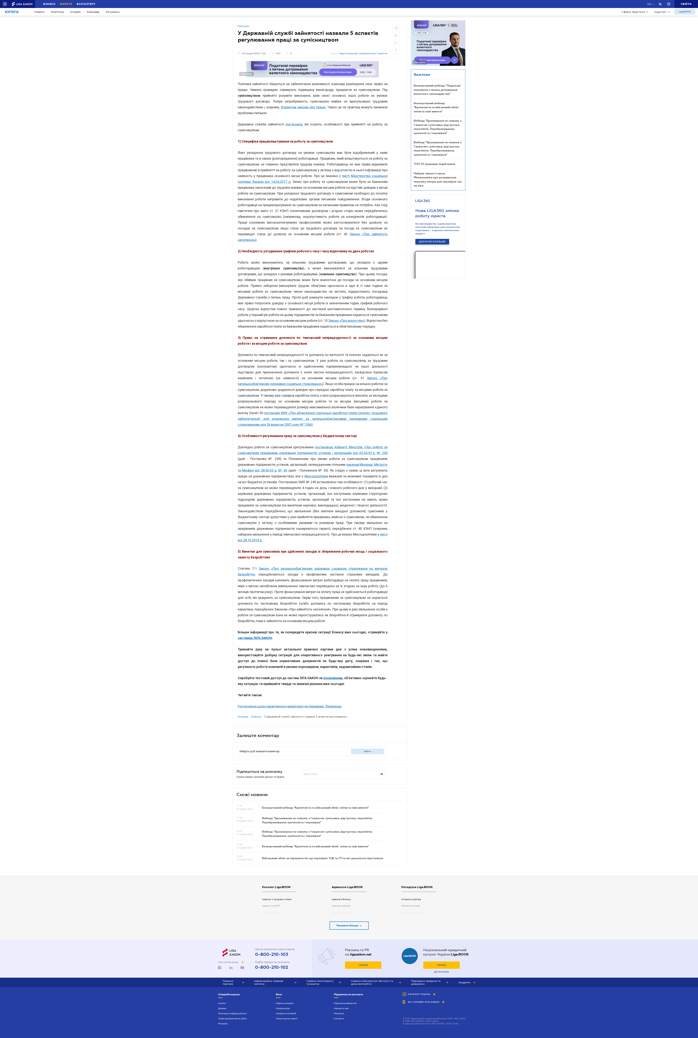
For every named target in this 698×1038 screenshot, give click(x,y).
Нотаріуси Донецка (411, 912)
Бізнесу (49, 4)
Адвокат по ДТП (271, 906)
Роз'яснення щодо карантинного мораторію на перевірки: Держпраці (290, 706)
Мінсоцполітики (316, 476)
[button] (5, 4)
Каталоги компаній (286, 1013)
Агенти (222, 1003)
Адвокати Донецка (342, 912)
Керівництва (283, 1008)
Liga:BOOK (685, 11)
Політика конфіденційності (232, 1013)
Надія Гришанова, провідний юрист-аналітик (363, 53)
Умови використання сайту (232, 1018)
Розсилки (339, 1013)
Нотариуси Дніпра (411, 899)
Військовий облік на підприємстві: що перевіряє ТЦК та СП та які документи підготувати (322, 858)
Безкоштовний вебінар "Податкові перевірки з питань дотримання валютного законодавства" (437, 89)
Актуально (113, 11)
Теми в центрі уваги (286, 1018)
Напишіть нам (341, 1008)
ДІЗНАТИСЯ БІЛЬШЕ (432, 241)
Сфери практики (633, 11)
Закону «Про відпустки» (346, 320)
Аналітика (57, 11)
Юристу (66, 4)
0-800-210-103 (271, 954)
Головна (243, 716)
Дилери (222, 1008)
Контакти (339, 1018)
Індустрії (660, 11)
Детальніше (441, 972)
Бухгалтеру (86, 4)
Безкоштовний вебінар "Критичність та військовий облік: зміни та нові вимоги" (315, 807)
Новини (39, 11)
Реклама (222, 1023)
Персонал (243, 26)
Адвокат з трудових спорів (276, 899)
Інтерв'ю (75, 11)
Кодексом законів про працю (303, 107)
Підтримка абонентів (345, 1003)
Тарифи (363, 965)
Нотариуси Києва (410, 906)
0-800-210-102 (271, 967)
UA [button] (649, 4)
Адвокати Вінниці (341, 899)
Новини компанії (285, 1003)
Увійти (367, 751)
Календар (93, 11)
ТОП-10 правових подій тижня (434, 163)
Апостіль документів (273, 912)
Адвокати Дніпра (341, 906)
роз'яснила (294, 124)
